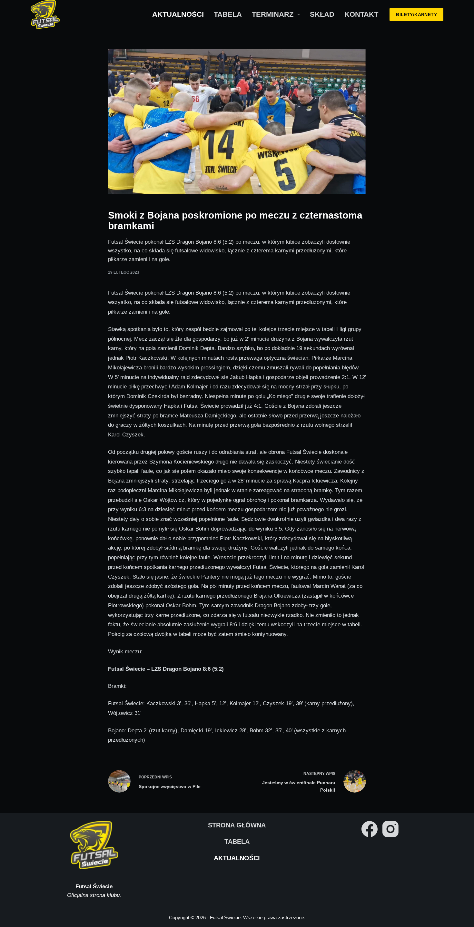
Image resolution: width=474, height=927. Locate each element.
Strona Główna (237, 825)
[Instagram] (390, 829)
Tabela (228, 14)
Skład (322, 14)
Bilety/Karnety (416, 14)
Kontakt (361, 14)
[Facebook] (369, 829)
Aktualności (178, 14)
